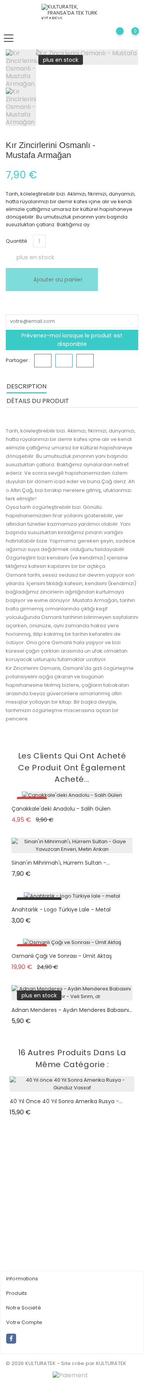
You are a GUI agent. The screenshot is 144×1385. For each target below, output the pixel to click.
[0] (128, 38)
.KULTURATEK (111, 1363)
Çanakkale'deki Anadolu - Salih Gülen (61, 809)
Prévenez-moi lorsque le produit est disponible (72, 339)
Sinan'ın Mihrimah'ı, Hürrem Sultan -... (61, 863)
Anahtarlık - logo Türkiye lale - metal (61, 909)
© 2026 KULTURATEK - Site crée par (50, 1363)
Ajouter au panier (57, 279)
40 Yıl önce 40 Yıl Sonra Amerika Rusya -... (66, 1101)
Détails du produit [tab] (38, 400)
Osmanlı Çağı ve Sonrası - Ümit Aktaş (62, 956)
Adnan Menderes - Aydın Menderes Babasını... (72, 1010)
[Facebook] (11, 1339)
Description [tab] (26, 386)
